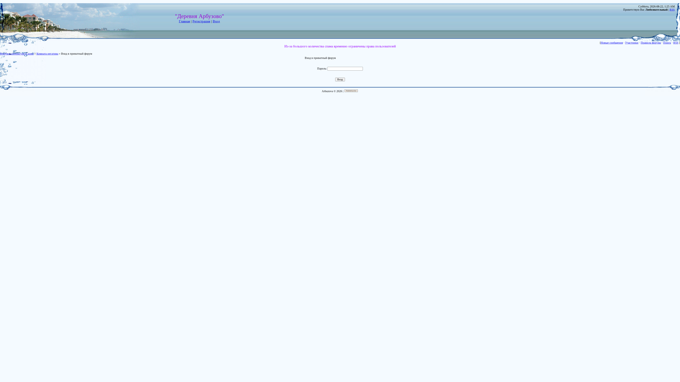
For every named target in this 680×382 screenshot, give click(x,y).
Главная (184, 21)
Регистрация (201, 21)
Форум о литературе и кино (17, 53)
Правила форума (651, 42)
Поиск (667, 42)
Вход (216, 21)
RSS (672, 9)
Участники (631, 42)
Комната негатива (47, 53)
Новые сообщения (612, 42)
